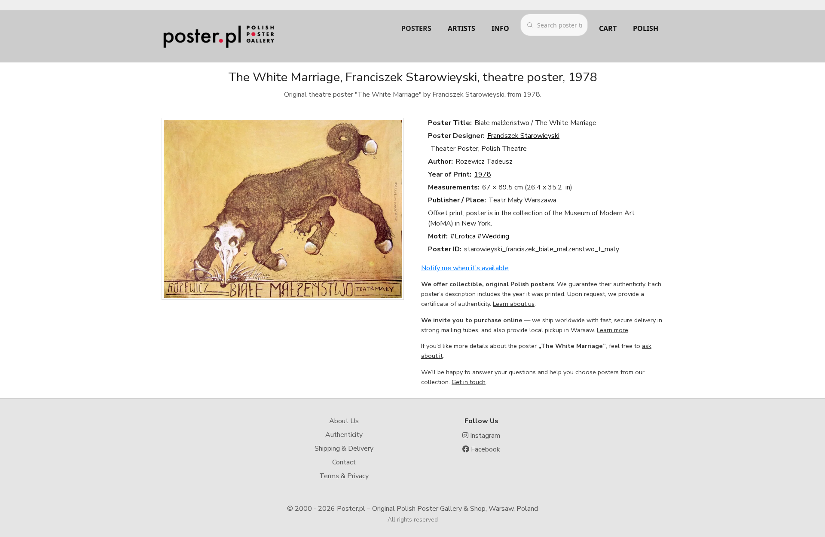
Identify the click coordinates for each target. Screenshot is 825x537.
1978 (482, 174)
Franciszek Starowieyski (523, 135)
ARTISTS (461, 28)
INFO (500, 28)
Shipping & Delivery (344, 448)
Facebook (484, 449)
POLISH (645, 28)
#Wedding (493, 236)
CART (608, 28)
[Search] (530, 25)
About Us (344, 421)
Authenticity (344, 434)
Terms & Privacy (344, 476)
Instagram (484, 435)
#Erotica (463, 236)
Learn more (612, 330)
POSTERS (416, 28)
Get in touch (469, 382)
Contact (344, 462)
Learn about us (514, 303)
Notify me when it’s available (465, 268)
